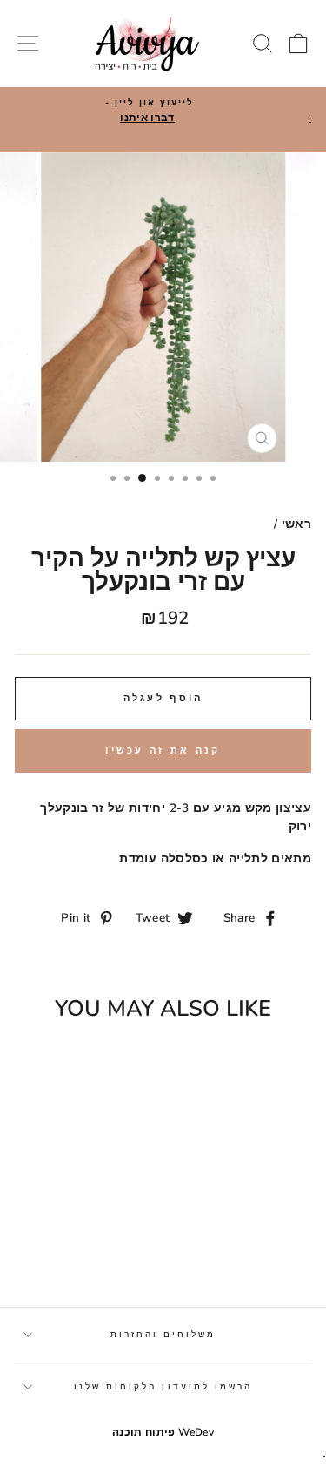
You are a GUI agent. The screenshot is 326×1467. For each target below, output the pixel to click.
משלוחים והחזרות (163, 1334)
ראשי (296, 524)
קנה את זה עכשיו (163, 750)
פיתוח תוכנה (144, 1432)
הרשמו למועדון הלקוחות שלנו (163, 1387)
